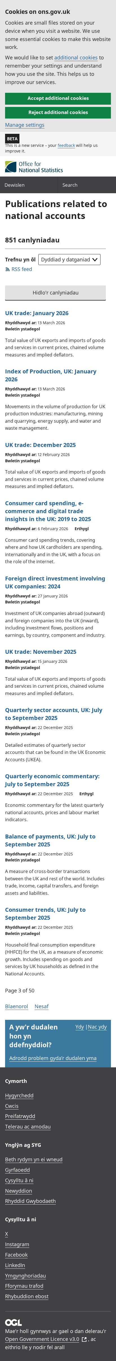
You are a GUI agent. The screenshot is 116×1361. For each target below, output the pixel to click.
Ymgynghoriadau (25, 1275)
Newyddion (18, 1190)
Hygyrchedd (19, 1095)
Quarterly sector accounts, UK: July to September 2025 (53, 714)
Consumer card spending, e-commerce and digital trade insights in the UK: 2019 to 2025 (48, 511)
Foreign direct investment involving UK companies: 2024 (55, 582)
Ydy (79, 1026)
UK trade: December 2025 (40, 445)
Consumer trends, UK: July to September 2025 (45, 913)
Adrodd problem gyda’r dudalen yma (53, 1058)
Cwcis (12, 1105)
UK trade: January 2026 (36, 313)
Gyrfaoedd (17, 1169)
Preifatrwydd (20, 1116)
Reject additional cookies (58, 112)
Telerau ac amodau (28, 1126)
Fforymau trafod (24, 1285)
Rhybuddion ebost (26, 1296)
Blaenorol (16, 1006)
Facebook (16, 1254)
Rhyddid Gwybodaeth (30, 1200)
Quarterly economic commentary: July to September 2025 (52, 780)
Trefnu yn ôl (20, 259)
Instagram (17, 1244)
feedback (66, 145)
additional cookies (76, 57)
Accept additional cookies (58, 98)
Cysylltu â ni (19, 1180)
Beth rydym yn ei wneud (34, 1159)
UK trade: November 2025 (40, 651)
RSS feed (22, 269)
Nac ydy (97, 1026)
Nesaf (41, 1006)
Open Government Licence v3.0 (42, 1339)
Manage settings (24, 124)
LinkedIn (15, 1265)
